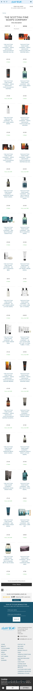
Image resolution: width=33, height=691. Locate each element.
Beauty (3, 646)
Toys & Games (5, 648)
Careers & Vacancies (24, 671)
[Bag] (30, 1)
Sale (2, 658)
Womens (4, 650)
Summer (3, 660)
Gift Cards (4, 656)
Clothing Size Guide (24, 669)
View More (16, 584)
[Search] (4, 2)
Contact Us (21, 644)
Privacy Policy (22, 650)
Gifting (3, 654)
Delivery (20, 646)
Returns (20, 648)
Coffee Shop (22, 664)
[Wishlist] (7, 2)
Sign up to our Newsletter (16, 605)
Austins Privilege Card (23, 659)
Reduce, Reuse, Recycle (22, 666)
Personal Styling (23, 673)
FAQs (19, 652)
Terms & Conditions (24, 654)
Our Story (21, 662)
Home (3, 644)
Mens (3, 652)
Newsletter (22, 656)
